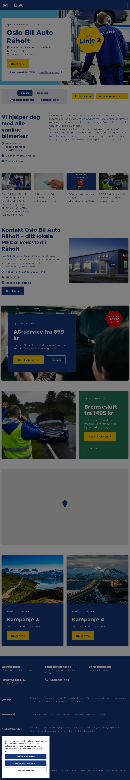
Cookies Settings (26, 770)
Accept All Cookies (26, 756)
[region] (26, 757)
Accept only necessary (26, 763)
